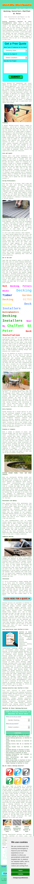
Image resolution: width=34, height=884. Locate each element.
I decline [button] (20, 874)
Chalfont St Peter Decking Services (14, 708)
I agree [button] (20, 870)
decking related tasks (24, 678)
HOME (17, 8)
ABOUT (20, 8)
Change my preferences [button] (20, 877)
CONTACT (24, 8)
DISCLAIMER (29, 8)
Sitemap (4, 866)
